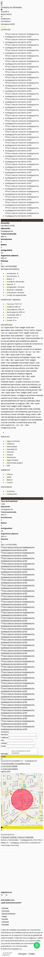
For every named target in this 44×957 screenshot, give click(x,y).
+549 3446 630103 (10, 769)
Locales (5, 919)
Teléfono (4, 737)
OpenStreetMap (31, 825)
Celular (4, 743)
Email (3, 746)
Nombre (4, 734)
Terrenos (5, 911)
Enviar (3, 756)
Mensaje (4, 754)
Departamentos (8, 913)
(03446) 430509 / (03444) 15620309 (18, 837)
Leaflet (23, 825)
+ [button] (3, 776)
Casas (4, 916)
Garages (5, 924)
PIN (2, 740)
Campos (5, 922)
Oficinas (5, 908)
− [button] (3, 779)
